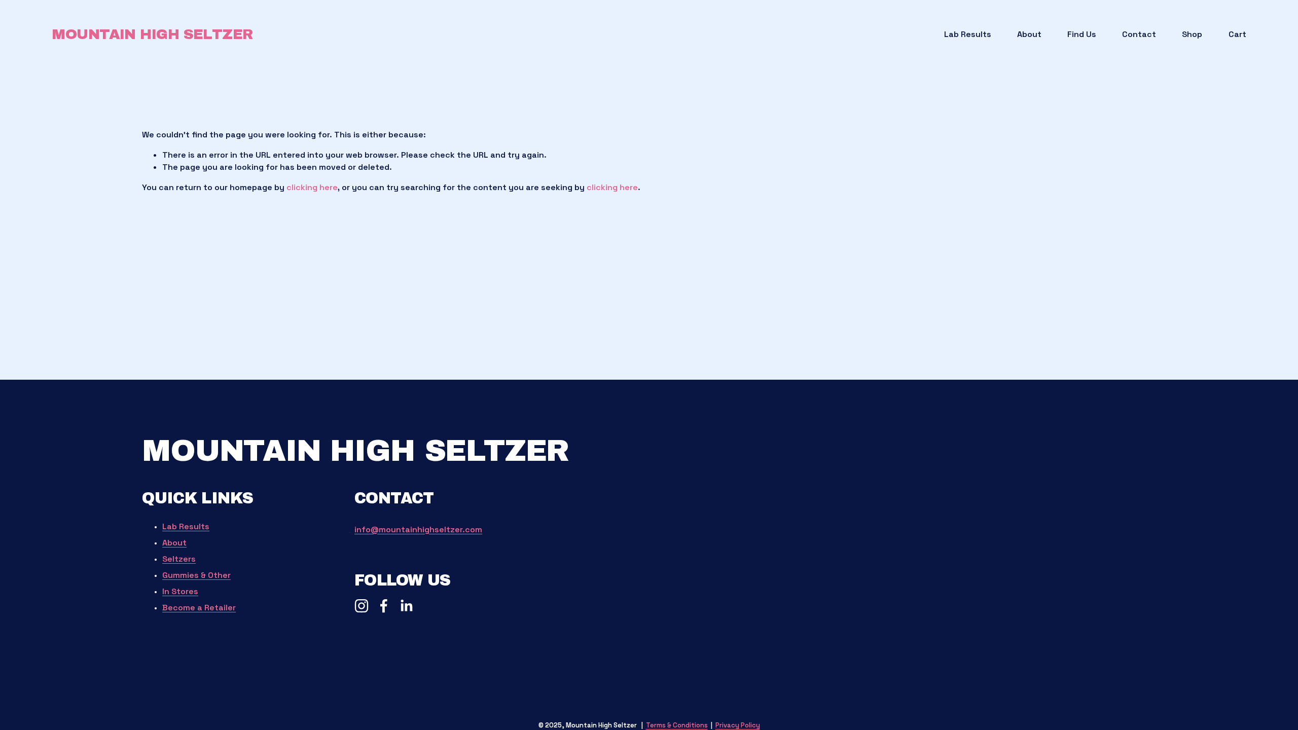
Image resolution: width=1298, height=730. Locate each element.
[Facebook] (384, 606)
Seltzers (179, 559)
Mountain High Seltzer (152, 34)
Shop (1192, 34)
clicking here (312, 187)
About (1029, 34)
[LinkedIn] (406, 606)
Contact (1139, 34)
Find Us (1081, 34)
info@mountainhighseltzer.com (418, 529)
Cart (1237, 34)
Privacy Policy (737, 725)
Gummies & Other (196, 575)
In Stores (180, 591)
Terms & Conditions (677, 725)
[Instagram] (361, 606)
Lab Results (967, 34)
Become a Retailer (199, 607)
